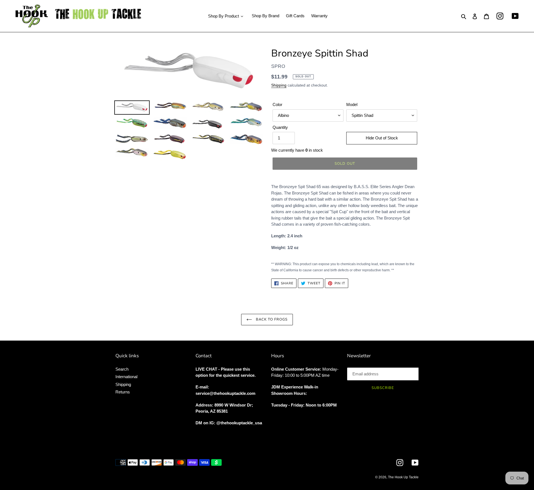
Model (351, 104)
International (126, 376)
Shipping (278, 85)
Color (277, 104)
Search (121, 369)
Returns (122, 392)
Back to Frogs (271, 319)
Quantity (280, 127)
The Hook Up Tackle (403, 477)
